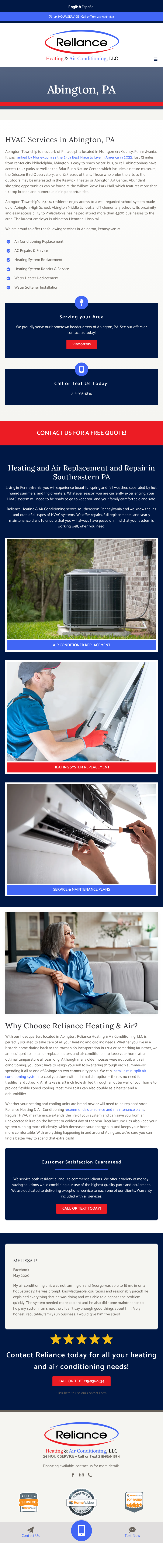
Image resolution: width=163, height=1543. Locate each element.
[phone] (90, 1475)
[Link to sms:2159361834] (132, 1530)
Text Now (132, 1536)
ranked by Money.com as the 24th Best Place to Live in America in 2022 (74, 157)
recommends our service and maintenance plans (104, 1110)
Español (88, 7)
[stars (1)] (81, 1424)
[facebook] (73, 1475)
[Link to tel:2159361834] (81, 1530)
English (74, 7)
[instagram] (81, 1475)
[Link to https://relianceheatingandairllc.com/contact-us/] (30, 1530)
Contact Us (31, 1536)
